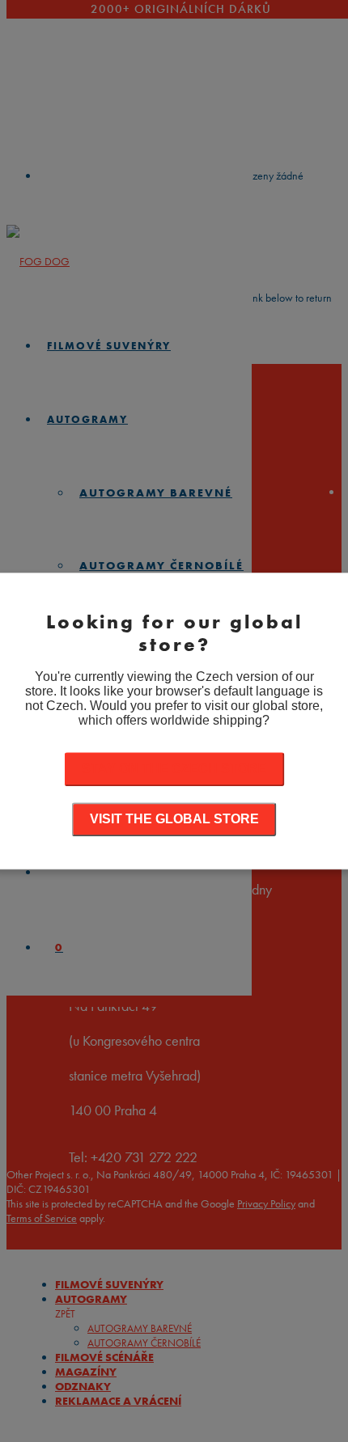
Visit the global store (174, 819)
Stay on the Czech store (174, 769)
